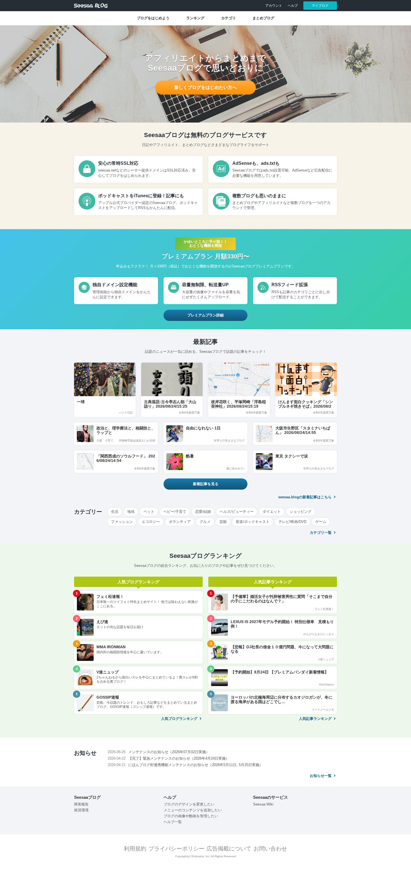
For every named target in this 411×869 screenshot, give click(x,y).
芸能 (223, 522)
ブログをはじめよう (153, 18)
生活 (114, 511)
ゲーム (320, 522)
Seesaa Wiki (263, 804)
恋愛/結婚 (203, 511)
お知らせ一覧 (321, 776)
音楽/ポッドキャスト (253, 522)
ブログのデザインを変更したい (189, 804)
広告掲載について (229, 848)
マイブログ (320, 6)
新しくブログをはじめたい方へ (205, 87)
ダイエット (272, 511)
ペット (148, 511)
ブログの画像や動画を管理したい (191, 816)
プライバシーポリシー (176, 848)
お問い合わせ (270, 848)
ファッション (122, 522)
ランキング (195, 18)
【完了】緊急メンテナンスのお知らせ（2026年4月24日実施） (178, 758)
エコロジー (151, 522)
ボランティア (180, 522)
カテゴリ (228, 18)
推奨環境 (81, 810)
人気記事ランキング (316, 719)
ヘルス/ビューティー (237, 511)
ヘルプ (293, 6)
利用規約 (135, 848)
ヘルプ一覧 (173, 822)
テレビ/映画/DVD (292, 522)
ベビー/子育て (174, 511)
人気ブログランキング (180, 719)
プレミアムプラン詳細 (205, 315)
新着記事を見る (205, 484)
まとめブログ (263, 18)
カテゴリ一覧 (321, 532)
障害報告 (81, 804)
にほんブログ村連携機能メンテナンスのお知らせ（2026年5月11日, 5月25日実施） (195, 765)
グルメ (205, 522)
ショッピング (300, 511)
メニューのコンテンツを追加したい (193, 810)
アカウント (273, 6)
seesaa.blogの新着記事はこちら (305, 497)
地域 (130, 511)
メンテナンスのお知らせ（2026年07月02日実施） (168, 752)
